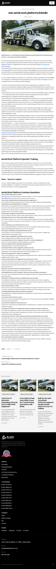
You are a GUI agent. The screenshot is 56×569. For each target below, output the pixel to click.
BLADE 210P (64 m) (6, 495)
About (3, 515)
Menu (51, 3)
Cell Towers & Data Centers (9, 472)
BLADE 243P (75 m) (6, 498)
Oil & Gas (4, 469)
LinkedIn (9, 349)
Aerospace (4, 464)
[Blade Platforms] (5, 2)
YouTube (18, 530)
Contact (3, 523)
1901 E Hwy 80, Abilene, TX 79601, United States (15, 542)
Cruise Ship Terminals (7, 475)
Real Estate (4, 477)
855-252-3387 (5, 554)
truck (21, 74)
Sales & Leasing (5, 518)
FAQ (2, 520)
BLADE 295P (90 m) (6, 503)
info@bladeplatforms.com (9, 548)
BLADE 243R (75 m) (6, 500)
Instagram (12, 530)
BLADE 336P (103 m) (6, 508)
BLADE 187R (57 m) (6, 492)
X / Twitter (26, 530)
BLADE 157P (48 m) (6, 484)
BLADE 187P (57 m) (6, 490)
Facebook (17, 349)
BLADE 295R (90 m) (6, 505)
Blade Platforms (5, 196)
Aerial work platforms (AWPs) (9, 132)
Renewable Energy (6, 467)
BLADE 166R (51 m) (6, 487)
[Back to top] (53, 564)
